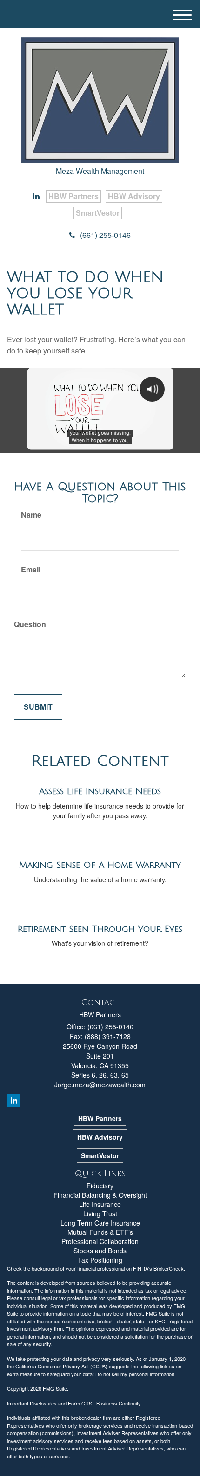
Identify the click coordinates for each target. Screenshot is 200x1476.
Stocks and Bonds (100, 1250)
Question (30, 624)
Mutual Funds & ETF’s (100, 1232)
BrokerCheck (168, 1268)
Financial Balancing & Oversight (100, 1195)
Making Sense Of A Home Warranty (100, 865)
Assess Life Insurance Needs (100, 791)
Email (30, 570)
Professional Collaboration (100, 1241)
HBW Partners (73, 196)
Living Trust (100, 1213)
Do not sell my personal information (134, 1374)
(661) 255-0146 (105, 235)
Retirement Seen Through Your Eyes (100, 929)
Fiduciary (100, 1185)
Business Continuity (118, 1403)
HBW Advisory (134, 196)
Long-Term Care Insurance (100, 1222)
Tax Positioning (100, 1259)
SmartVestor (98, 212)
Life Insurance (100, 1204)
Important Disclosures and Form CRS (49, 1403)
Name (31, 515)
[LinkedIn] (36, 196)
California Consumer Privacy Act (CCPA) (61, 1366)
